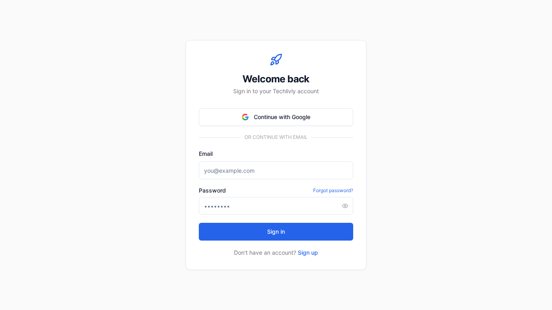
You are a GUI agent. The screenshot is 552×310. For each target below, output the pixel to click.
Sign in (276, 231)
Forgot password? (333, 190)
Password (212, 190)
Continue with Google (282, 116)
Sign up (308, 252)
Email (206, 153)
